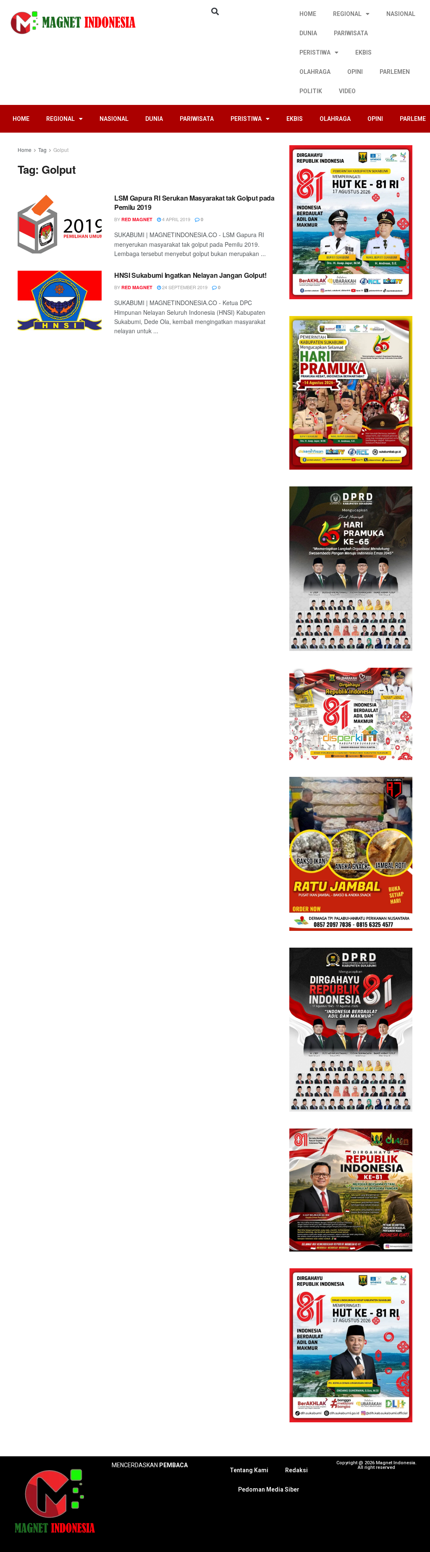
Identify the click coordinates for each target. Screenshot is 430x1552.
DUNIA (308, 33)
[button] (215, 11)
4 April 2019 (175, 219)
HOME (307, 13)
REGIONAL (347, 13)
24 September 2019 (184, 287)
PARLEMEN (395, 71)
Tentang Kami (249, 1470)
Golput (60, 149)
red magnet (136, 219)
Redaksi (296, 1470)
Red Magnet (136, 287)
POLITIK (310, 91)
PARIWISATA (351, 33)
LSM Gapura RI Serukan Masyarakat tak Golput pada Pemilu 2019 (194, 202)
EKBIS (363, 52)
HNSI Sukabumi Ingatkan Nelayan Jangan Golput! (190, 275)
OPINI (355, 71)
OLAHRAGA (314, 71)
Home (24, 149)
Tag (42, 149)
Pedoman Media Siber (268, 1489)
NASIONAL (400, 13)
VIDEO (347, 91)
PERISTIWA (314, 52)
